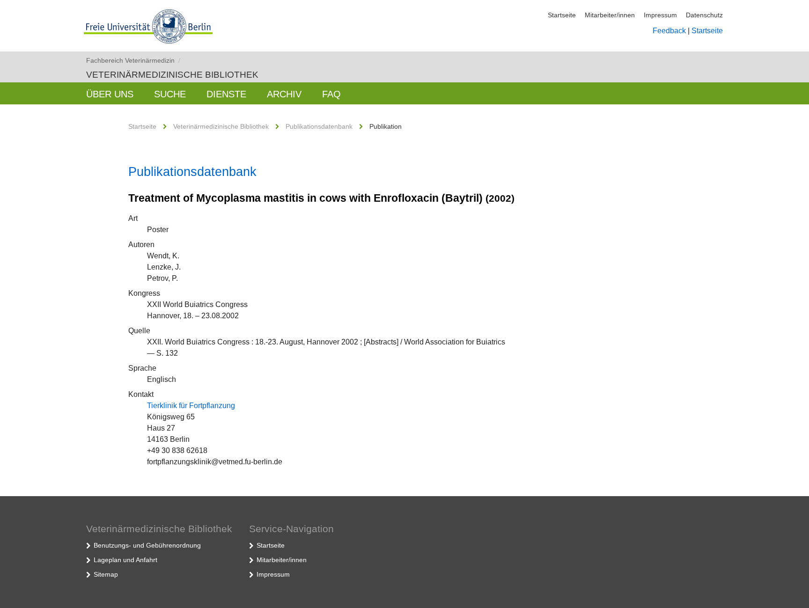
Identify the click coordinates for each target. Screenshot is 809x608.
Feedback (669, 31)
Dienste (226, 94)
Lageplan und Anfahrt (125, 560)
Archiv (284, 94)
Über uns (109, 94)
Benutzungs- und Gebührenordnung (147, 545)
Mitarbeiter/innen (610, 15)
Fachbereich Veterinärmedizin (133, 60)
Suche (170, 94)
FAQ (331, 94)
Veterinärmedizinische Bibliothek (172, 75)
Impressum (660, 15)
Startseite (562, 15)
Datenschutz (704, 15)
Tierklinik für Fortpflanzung (191, 406)
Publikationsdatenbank (319, 126)
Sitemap (106, 574)
